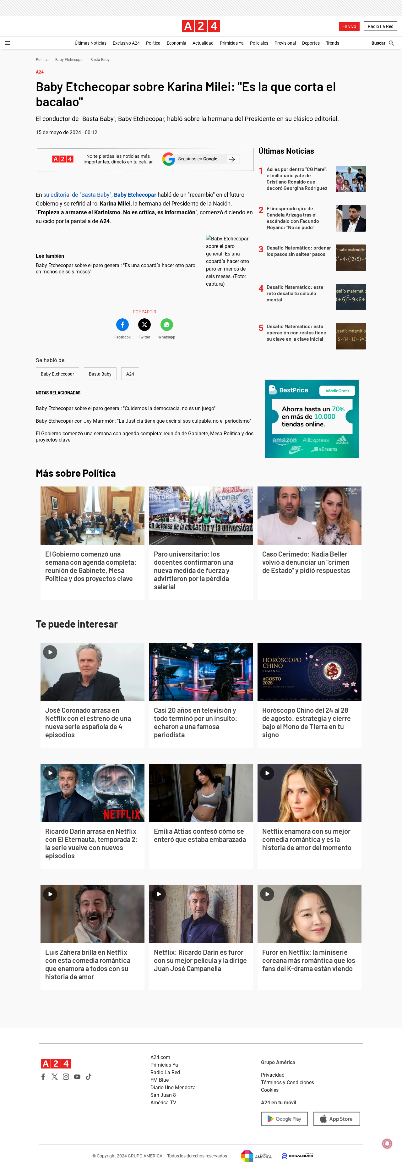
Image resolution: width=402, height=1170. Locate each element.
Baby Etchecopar (69, 60)
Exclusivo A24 (126, 43)
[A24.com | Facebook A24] (43, 1077)
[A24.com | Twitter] (55, 1077)
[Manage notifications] (387, 1144)
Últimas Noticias (90, 43)
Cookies (270, 1090)
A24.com (160, 1057)
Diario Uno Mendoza (173, 1087)
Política (153, 43)
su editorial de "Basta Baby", (99, 194)
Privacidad (273, 1075)
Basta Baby (100, 60)
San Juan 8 (163, 1095)
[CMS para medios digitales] (292, 1156)
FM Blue (159, 1080)
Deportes (311, 43)
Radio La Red (381, 26)
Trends (332, 43)
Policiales (259, 43)
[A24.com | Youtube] (77, 1077)
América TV (163, 1103)
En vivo (349, 26)
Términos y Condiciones (287, 1082)
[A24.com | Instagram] (66, 1077)
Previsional (285, 43)
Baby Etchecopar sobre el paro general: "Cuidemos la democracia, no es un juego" (125, 408)
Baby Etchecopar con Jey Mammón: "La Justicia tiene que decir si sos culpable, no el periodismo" (143, 421)
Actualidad (203, 43)
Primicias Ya (232, 43)
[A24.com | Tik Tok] (88, 1077)
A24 (130, 373)
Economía (176, 43)
